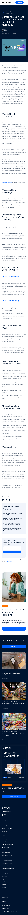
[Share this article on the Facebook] (3, 500)
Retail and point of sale (7, 839)
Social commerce (6, 852)
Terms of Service (6, 905)
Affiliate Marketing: (10, 300)
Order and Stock (5, 866)
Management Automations (8, 868)
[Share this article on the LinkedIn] (9, 500)
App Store (4, 881)
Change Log (4, 831)
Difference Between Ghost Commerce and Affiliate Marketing (15, 12)
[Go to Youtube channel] (5, 815)
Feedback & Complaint (7, 828)
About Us (4, 823)
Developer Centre (6, 884)
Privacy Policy (5, 897)
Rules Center (5, 825)
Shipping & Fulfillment (7, 863)
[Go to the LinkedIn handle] (6, 31)
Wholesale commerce (7, 850)
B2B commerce (5, 847)
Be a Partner (4, 890)
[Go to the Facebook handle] (2, 31)
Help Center (4, 876)
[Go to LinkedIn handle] (2, 815)
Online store (4, 841)
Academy (4, 887)
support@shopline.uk (6, 811)
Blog (3, 12)
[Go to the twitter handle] (4, 31)
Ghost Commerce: (10, 276)
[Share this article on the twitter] (6, 500)
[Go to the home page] (6, 2)
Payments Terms (6, 908)
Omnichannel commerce (7, 844)
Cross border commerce (7, 855)
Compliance (4, 901)
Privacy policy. (9, 561)
